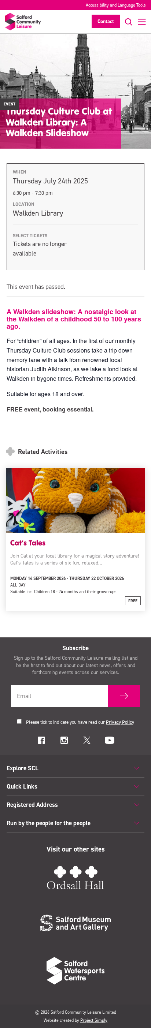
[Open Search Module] (126, 22)
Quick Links (22, 786)
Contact (105, 21)
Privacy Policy (120, 722)
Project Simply (93, 1020)
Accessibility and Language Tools (116, 5)
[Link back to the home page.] (23, 21)
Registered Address (32, 805)
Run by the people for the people (49, 823)
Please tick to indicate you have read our (80, 722)
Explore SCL (22, 768)
